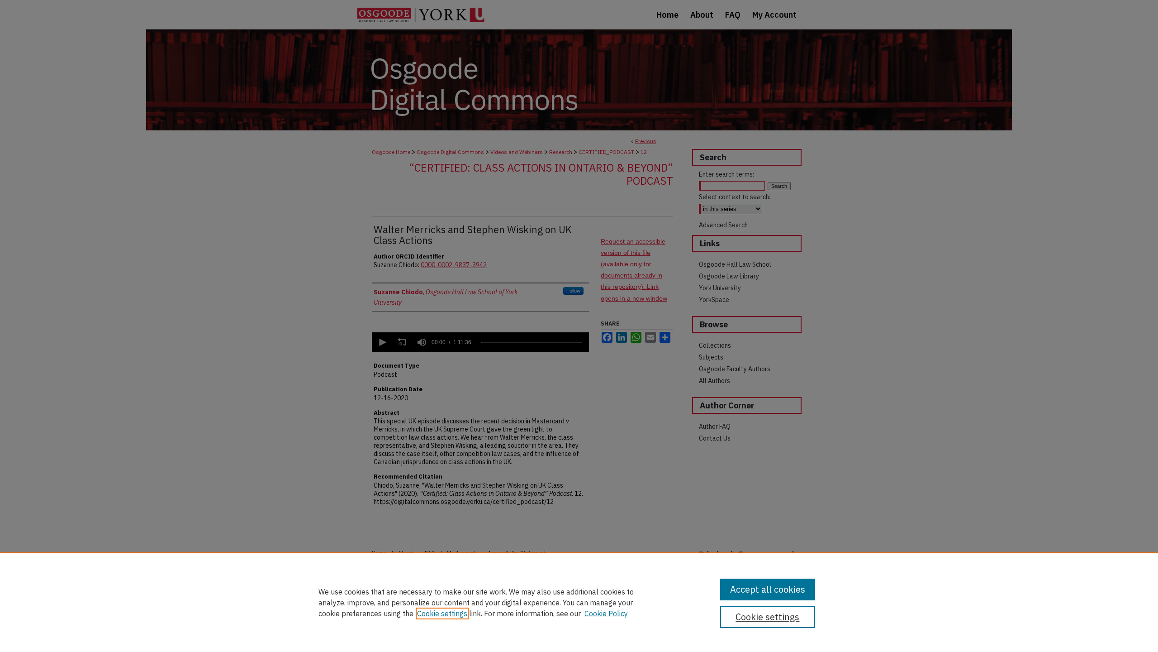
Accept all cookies (767, 589)
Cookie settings (442, 613)
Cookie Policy (606, 613)
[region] (579, 602)
